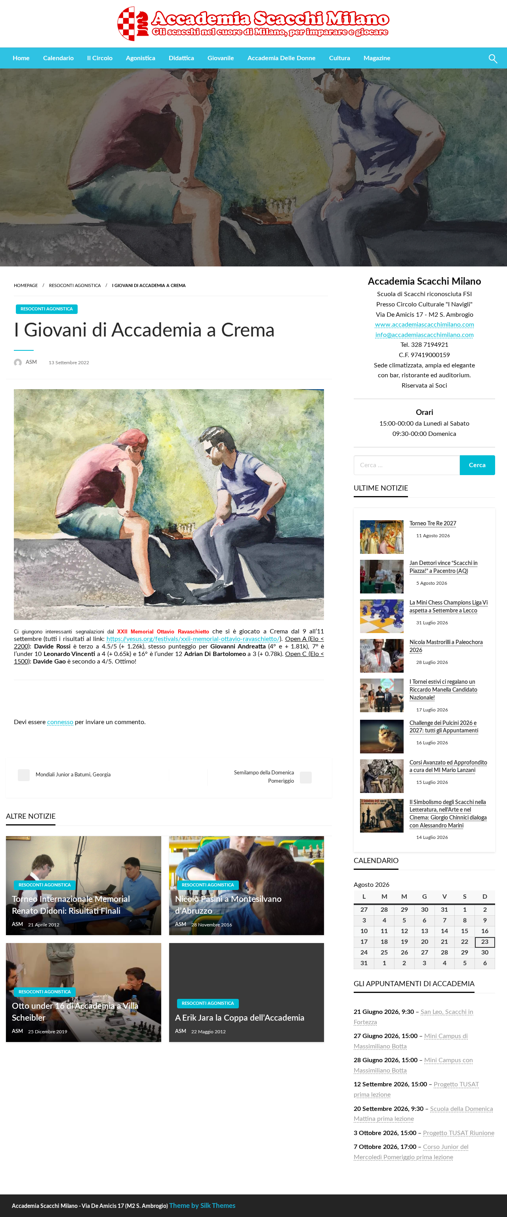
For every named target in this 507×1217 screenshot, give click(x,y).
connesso (60, 722)
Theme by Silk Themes (202, 1205)
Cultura (339, 58)
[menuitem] (21, 58)
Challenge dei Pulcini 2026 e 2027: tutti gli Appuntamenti (444, 727)
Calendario (58, 58)
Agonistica (140, 58)
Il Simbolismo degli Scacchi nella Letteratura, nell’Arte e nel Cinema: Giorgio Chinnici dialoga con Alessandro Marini (448, 814)
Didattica (181, 58)
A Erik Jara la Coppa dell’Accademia (240, 1018)
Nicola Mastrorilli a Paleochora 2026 (446, 646)
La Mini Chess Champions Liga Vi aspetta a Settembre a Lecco (449, 607)
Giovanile (221, 58)
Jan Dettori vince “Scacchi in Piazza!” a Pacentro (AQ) (444, 567)
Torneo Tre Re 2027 (433, 524)
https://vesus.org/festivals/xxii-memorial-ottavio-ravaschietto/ (193, 639)
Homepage (26, 285)
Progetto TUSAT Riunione (458, 1133)
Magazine (377, 58)
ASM (32, 362)
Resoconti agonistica (75, 285)
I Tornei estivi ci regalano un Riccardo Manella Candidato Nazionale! (443, 689)
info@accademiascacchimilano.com (424, 335)
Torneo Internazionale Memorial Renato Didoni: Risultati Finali (71, 905)
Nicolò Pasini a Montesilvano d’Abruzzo (228, 905)
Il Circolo (99, 58)
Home (21, 58)
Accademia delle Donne (282, 58)
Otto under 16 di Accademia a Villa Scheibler (75, 1012)
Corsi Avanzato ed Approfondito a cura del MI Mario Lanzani (448, 767)
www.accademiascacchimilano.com (424, 324)
